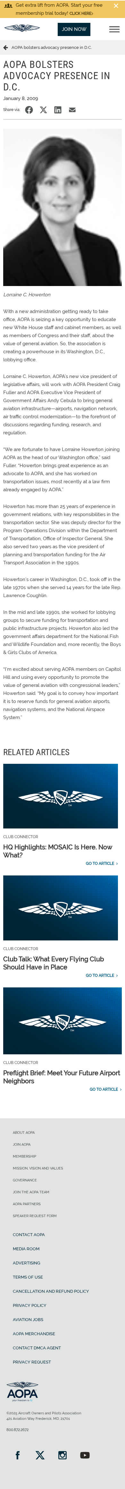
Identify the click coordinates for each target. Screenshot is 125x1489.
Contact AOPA (29, 1234)
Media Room (26, 1248)
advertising (26, 1263)
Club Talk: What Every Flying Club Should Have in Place (53, 963)
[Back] (7, 47)
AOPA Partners (27, 1204)
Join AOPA (21, 1144)
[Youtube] (85, 1456)
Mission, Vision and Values (38, 1168)
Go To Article (100, 863)
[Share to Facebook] (29, 110)
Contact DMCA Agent (37, 1348)
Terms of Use (28, 1277)
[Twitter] (40, 1456)
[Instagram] (62, 1456)
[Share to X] (43, 110)
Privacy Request (32, 1362)
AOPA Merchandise (34, 1333)
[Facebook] (17, 1456)
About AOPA (24, 1133)
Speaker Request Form (35, 1216)
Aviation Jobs (28, 1319)
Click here (80, 13)
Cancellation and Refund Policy (51, 1291)
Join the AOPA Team (31, 1192)
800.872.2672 (17, 1430)
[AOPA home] (22, 30)
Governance (25, 1180)
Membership (24, 1156)
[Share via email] (72, 110)
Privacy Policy (29, 1305)
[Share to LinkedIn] (58, 110)
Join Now (74, 29)
